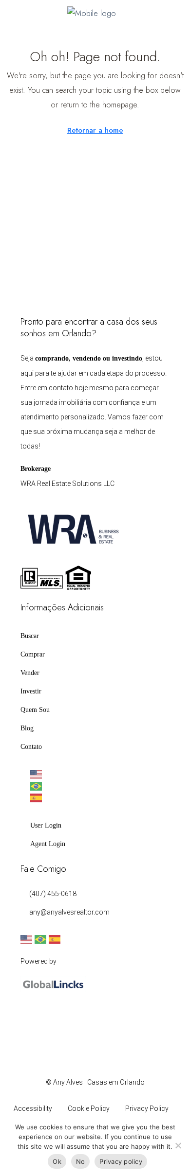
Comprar (32, 654)
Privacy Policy (147, 1108)
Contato (31, 746)
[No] (178, 1145)
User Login (45, 825)
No (80, 1161)
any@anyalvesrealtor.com (69, 912)
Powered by (38, 961)
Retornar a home (95, 130)
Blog (27, 728)
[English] (100, 774)
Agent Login (47, 843)
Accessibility (33, 1108)
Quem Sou (35, 709)
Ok (57, 1161)
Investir (30, 691)
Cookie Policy (89, 1108)
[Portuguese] (100, 786)
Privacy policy (120, 1161)
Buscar (29, 636)
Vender (29, 672)
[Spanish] (100, 798)
